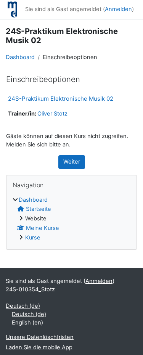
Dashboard (20, 57)
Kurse (32, 237)
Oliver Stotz (52, 113)
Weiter (71, 161)
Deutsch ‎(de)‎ (23, 305)
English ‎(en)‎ (27, 322)
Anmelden (118, 9)
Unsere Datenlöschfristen (40, 337)
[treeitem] (71, 219)
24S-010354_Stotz (30, 289)
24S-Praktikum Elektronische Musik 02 (60, 98)
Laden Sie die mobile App (39, 347)
